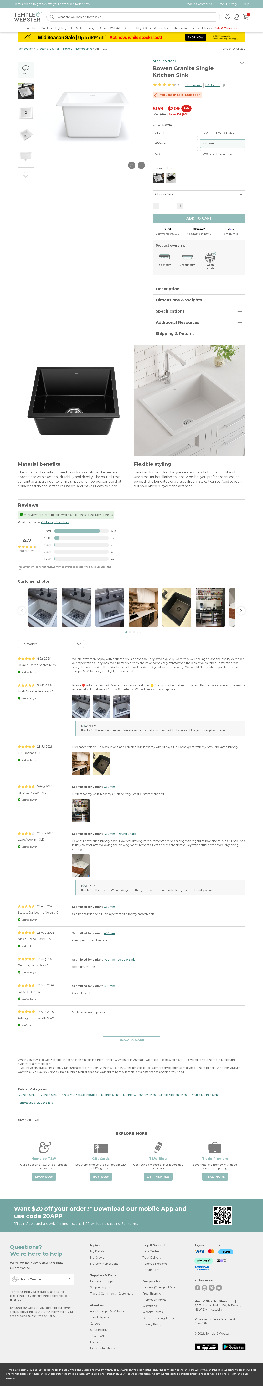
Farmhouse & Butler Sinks (35, 1102)
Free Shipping (151, 1293)
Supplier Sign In (100, 1287)
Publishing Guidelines (55, 522)
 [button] (241, 610)
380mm (109, 787)
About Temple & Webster (107, 1311)
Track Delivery (227, 4)
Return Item (150, 1270)
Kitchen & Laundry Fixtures (54, 48)
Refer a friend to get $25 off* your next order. (52, 4)
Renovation (26, 48)
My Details (97, 1251)
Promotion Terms (154, 1299)
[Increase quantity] (180, 206)
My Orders (97, 1257)
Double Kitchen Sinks (204, 1095)
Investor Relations (102, 1348)
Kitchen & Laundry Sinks (139, 1095)
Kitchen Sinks (83, 48)
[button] (126, 632)
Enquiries (96, 1342)
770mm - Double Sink (119, 959)
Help (246, 4)
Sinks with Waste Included (79, 1095)
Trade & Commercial (199, 4)
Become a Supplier (103, 1281)
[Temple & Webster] (28, 17)
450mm (109, 933)
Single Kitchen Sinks (173, 1095)
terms (132, 1224)
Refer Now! (82, 4)
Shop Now (44, 1177)
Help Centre (150, 1251)
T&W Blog (97, 1336)
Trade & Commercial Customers (111, 1293)
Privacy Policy (46, 1316)
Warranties (149, 1306)
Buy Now (101, 1177)
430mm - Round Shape (120, 834)
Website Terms (152, 1312)
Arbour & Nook (164, 61)
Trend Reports (99, 1317)
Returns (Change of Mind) (159, 1287)
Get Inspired (158, 1177)
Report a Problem (154, 1263)
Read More (215, 1177)
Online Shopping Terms (158, 1318)
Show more (131, 1040)
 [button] (22, 610)
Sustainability (99, 1329)
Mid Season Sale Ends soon (180, 94)
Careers (95, 1323)
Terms (67, 1308)
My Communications (104, 1263)
